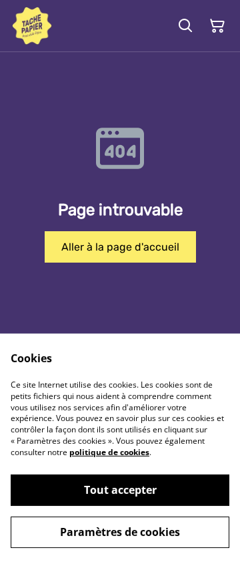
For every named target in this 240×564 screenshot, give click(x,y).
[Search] (185, 26)
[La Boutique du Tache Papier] (32, 26)
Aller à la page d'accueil (120, 247)
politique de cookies (109, 452)
